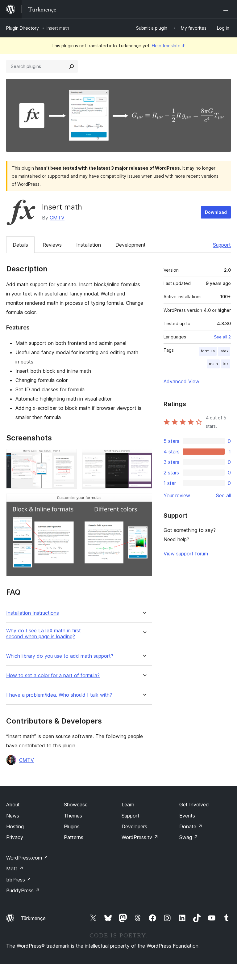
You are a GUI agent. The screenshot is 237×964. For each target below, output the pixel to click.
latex (224, 351)
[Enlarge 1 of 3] (68, 457)
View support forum (186, 553)
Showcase (76, 804)
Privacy (14, 837)
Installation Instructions (32, 613)
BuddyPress (23, 890)
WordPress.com (27, 858)
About (13, 804)
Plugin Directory (22, 28)
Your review (177, 495)
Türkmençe (33, 918)
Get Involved (194, 804)
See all (223, 495)
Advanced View (181, 381)
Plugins (72, 826)
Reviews (52, 245)
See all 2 (222, 336)
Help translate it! (168, 45)
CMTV (57, 217)
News (12, 816)
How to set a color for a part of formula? (53, 675)
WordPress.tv (140, 837)
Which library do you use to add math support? (59, 656)
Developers (134, 826)
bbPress (18, 880)
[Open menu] (227, 9)
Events (187, 816)
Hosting (15, 826)
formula (208, 351)
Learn (128, 804)
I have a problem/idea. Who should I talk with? (59, 695)
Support (222, 245)
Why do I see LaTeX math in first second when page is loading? (43, 633)
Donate (190, 826)
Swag (188, 837)
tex (225, 363)
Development (130, 245)
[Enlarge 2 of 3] (144, 457)
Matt (14, 868)
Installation (88, 245)
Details (20, 245)
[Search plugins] (71, 66)
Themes (73, 816)
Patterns (73, 837)
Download (216, 212)
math (213, 363)
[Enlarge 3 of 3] (144, 502)
